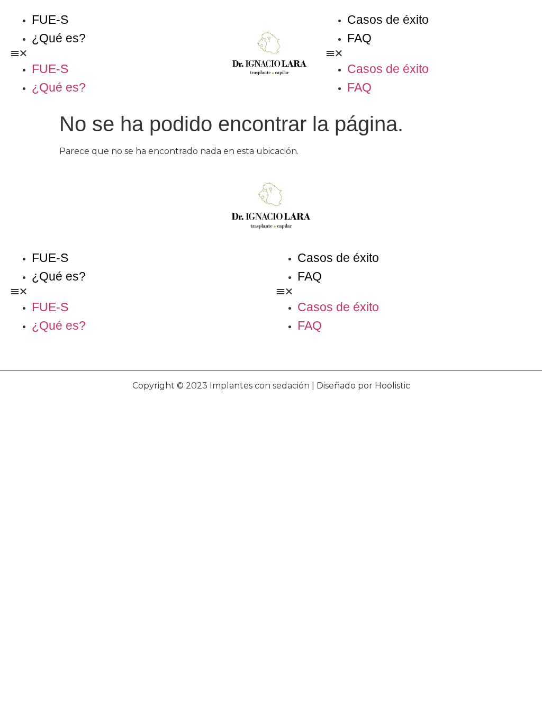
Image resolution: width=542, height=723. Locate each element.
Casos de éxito (388, 19)
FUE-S (50, 19)
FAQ (359, 38)
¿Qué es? (59, 38)
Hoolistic (392, 386)
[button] (112, 53)
